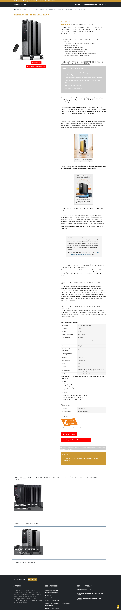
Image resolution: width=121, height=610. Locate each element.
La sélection (35, 9)
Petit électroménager (52, 592)
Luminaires (49, 595)
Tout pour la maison (21, 4)
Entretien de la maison (52, 600)
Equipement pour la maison (23, 9)
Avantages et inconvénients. (73, 88)
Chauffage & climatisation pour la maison (51, 9)
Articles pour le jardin (52, 608)
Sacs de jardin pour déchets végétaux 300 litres (90, 594)
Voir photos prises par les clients (36, 66)
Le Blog (102, 4)
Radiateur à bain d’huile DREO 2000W (27, 549)
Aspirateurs (49, 605)
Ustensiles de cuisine (52, 590)
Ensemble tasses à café (84, 590)
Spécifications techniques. (73, 85)
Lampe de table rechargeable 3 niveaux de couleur (89, 599)
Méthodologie (17, 607)
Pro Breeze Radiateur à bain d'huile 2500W (27, 505)
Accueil (77, 4)
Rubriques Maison (89, 4)
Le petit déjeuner (51, 598)
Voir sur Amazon (36, 63)
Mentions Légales (18, 605)
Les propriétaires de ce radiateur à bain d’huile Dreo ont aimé (83, 77)
